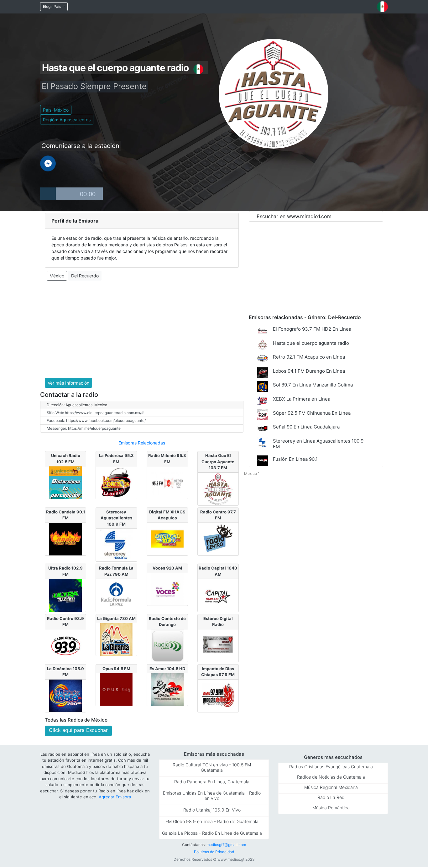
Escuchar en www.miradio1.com (294, 216)
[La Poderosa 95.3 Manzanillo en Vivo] (116, 482)
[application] (71, 193)
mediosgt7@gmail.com (226, 844)
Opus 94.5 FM (116, 668)
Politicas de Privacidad (214, 851)
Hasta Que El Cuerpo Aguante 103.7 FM (217, 461)
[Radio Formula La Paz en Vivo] (116, 595)
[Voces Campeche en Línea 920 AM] (167, 589)
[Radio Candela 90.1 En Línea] (65, 538)
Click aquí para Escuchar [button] (78, 730)
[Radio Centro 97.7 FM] (218, 538)
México (57, 275)
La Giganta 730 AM (116, 618)
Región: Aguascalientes (67, 119)
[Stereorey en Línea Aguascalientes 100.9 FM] (116, 545)
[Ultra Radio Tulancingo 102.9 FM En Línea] (65, 595)
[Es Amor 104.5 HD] (167, 689)
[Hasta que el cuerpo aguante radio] (218, 488)
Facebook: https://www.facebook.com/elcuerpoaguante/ (96, 420)
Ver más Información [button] (68, 383)
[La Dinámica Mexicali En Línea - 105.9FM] (65, 695)
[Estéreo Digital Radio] (218, 645)
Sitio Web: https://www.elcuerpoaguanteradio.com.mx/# (95, 412)
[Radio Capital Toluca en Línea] (218, 595)
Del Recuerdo (85, 275)
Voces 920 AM (167, 567)
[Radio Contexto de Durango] (167, 645)
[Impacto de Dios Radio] (218, 695)
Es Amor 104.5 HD (167, 668)
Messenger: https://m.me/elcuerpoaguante (84, 428)
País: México (56, 110)
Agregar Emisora (115, 796)
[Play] (48, 193)
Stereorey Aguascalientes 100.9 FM (116, 518)
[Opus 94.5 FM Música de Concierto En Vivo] (116, 689)
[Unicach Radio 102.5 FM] (65, 482)
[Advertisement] (142, 329)
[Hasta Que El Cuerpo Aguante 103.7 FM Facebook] (48, 163)
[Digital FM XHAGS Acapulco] (167, 538)
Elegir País (52, 6)
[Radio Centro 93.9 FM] (65, 645)
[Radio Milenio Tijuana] (167, 482)
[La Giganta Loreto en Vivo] (116, 639)
